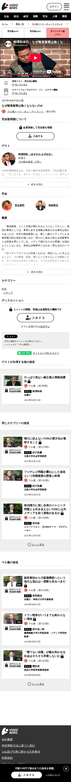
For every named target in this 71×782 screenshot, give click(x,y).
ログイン (54, 6)
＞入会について (53, 775)
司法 (45, 16)
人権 (54, 16)
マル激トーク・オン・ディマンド (25, 111)
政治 (16, 16)
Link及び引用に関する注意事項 (21, 751)
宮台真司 (19, 205)
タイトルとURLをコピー (46, 353)
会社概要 (7, 739)
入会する (38, 136)
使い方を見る (21, 85)
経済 (25, 16)
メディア (8, 293)
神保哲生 (53, 205)
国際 (35, 16)
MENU (66, 10)
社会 (6, 16)
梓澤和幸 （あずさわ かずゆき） (35, 154)
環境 (64, 16)
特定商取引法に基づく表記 (18, 745)
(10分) (57, 33)
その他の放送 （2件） (30, 162)
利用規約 (7, 757)
